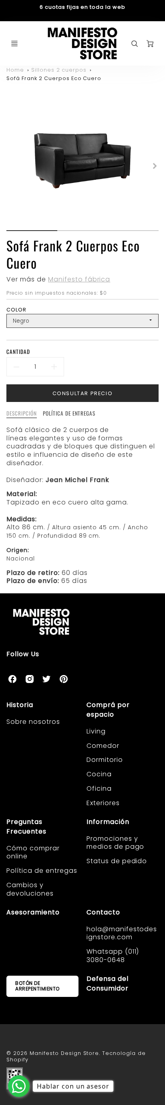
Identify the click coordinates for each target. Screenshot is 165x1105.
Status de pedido (117, 861)
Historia (19, 704)
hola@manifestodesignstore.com (122, 933)
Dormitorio (105, 759)
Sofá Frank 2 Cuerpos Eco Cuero (53, 78)
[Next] (155, 166)
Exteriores (103, 803)
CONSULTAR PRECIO (82, 393)
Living (96, 731)
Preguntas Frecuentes (26, 826)
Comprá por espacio (108, 709)
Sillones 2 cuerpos (59, 69)
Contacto (103, 912)
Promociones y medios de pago (115, 843)
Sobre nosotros (33, 721)
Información (108, 821)
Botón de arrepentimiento (37, 986)
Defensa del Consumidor (108, 983)
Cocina (99, 774)
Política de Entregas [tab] (69, 413)
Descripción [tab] (21, 413)
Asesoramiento (32, 912)
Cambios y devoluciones (30, 889)
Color (16, 309)
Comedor (103, 745)
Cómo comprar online (33, 852)
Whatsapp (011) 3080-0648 (113, 955)
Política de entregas (41, 870)
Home (15, 69)
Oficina (99, 788)
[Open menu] (14, 44)
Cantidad (18, 351)
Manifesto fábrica (79, 279)
